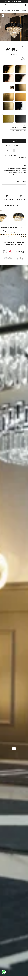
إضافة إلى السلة (14, 141)
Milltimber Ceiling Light (16, 227)
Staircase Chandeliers (12, 10)
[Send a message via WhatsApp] (3, 972)
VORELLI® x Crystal (20, 46)
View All (23, 10)
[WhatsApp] (20, 150)
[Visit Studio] (8, 150)
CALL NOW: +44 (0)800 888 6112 (14, 145)
